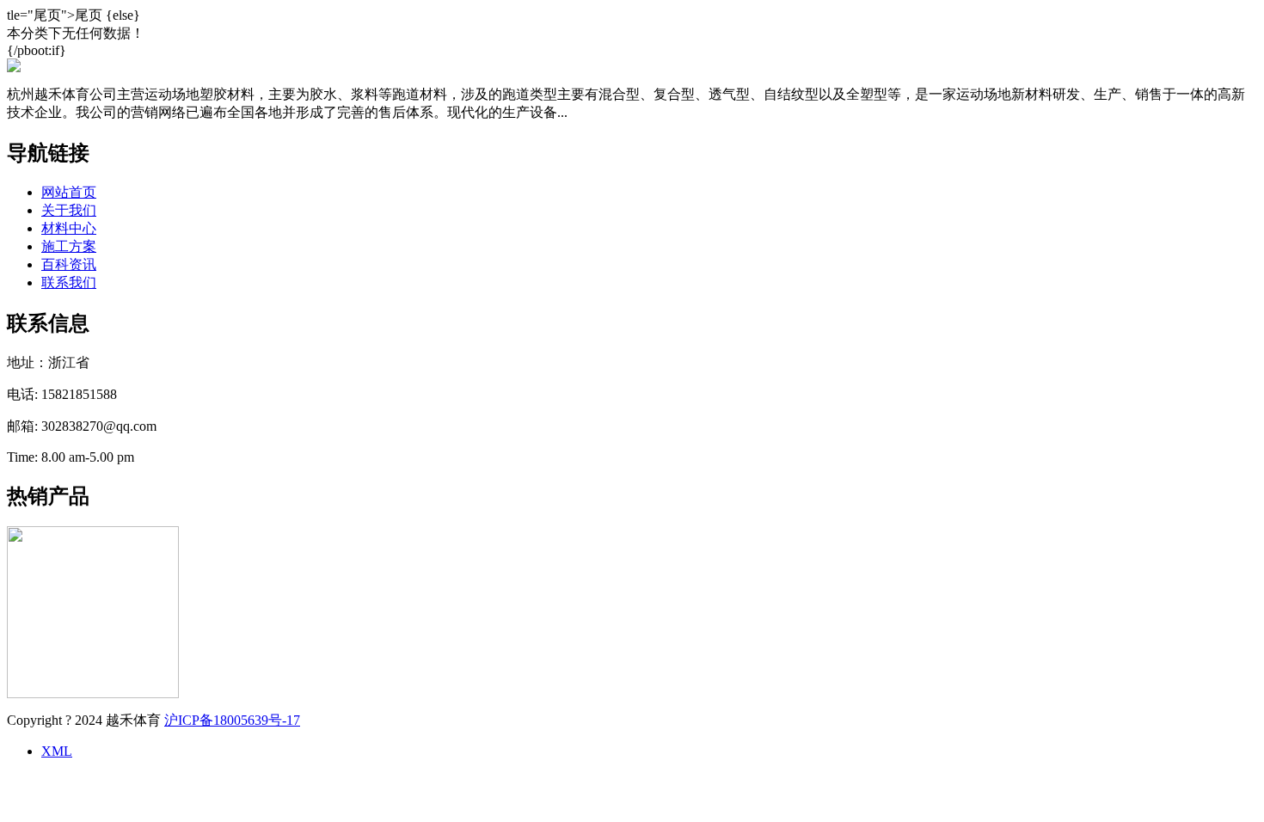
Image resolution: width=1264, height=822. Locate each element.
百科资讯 (68, 264)
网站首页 (68, 192)
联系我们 (68, 282)
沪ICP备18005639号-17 (232, 720)
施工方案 (68, 246)
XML (56, 751)
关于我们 (68, 210)
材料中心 (68, 228)
